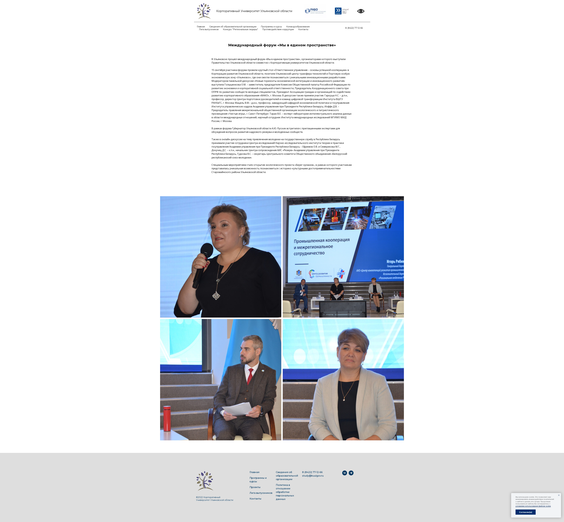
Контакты (303, 29)
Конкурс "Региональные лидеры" (240, 29)
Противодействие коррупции (278, 29)
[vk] (344, 474)
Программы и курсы (271, 26)
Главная (201, 26)
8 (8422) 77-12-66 (354, 28)
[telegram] (351, 474)
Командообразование (298, 26)
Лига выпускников (209, 29)
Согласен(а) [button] (525, 512)
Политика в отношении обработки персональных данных (285, 492)
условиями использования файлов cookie (533, 506)
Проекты (255, 487)
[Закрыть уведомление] (558, 495)
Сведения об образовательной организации (232, 26)
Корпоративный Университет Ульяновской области (254, 11)
